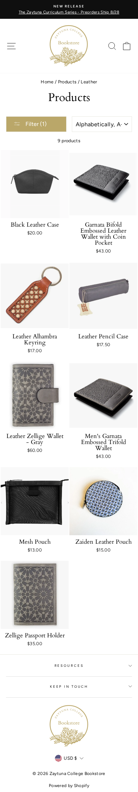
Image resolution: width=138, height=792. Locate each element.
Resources (69, 666)
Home (47, 81)
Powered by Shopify (69, 785)
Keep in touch (69, 686)
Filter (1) (35, 124)
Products (67, 81)
